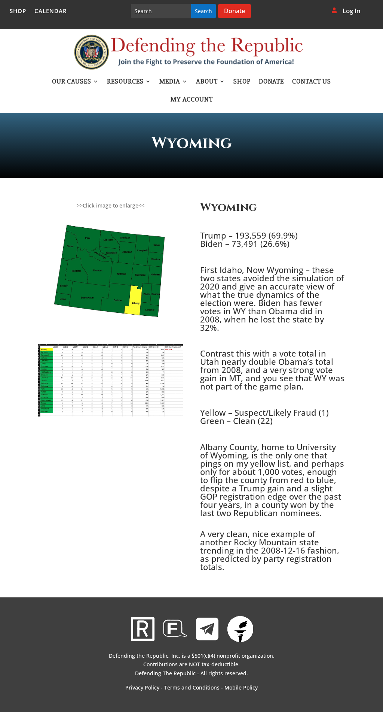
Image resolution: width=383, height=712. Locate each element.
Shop (18, 11)
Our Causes (71, 82)
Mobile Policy (241, 687)
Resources (125, 82)
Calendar (50, 11)
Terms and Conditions (192, 687)
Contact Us (311, 82)
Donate (234, 11)
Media (169, 82)
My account (192, 100)
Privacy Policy (142, 687)
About (207, 82)
